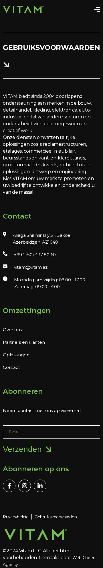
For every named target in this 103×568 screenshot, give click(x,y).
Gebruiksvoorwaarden (56, 517)
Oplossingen (16, 354)
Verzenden (22, 449)
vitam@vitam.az (30, 267)
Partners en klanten (24, 342)
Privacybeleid (16, 517)
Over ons (12, 329)
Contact (11, 367)
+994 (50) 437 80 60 (35, 254)
